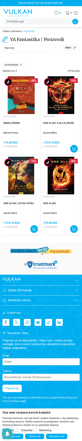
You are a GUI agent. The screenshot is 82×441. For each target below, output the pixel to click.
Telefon (7, 371)
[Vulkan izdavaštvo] (17, 12)
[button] (69, 13)
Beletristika (49, 116)
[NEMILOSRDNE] (21, 95)
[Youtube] (38, 322)
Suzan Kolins (50, 132)
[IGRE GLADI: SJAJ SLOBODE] (61, 95)
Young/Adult (10, 116)
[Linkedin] (59, 322)
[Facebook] (5, 322)
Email (5, 355)
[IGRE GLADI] (61, 175)
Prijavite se (12, 388)
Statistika (26, 430)
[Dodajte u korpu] (74, 149)
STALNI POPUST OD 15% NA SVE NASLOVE (40, 3)
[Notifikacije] (7, 433)
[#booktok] (8, 82)
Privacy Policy (65, 397)
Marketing (45, 430)
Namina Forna (10, 132)
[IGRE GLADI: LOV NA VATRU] (21, 175)
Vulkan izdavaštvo (12, 31)
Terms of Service (11, 401)
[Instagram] (27, 322)
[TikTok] (48, 322)
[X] (16, 322)
